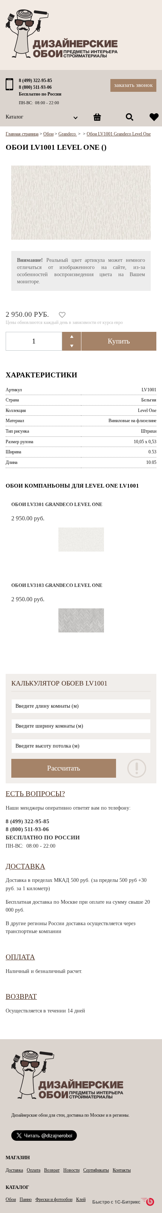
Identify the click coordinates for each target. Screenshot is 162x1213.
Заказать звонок (133, 85)
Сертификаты (96, 1170)
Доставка (25, 866)
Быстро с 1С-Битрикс (116, 1201)
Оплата (20, 957)
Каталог (14, 117)
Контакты (122, 1170)
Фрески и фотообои (53, 1199)
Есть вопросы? (35, 794)
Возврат (21, 996)
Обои (11, 1199)
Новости (71, 1170)
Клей (81, 1199)
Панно (26, 1199)
